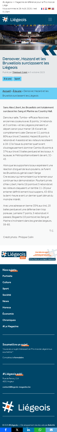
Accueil (7, 91)
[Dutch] (46, 8)
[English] (53, 8)
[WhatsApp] (40, 430)
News (6, 301)
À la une (8, 78)
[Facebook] (5, 430)
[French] (42, 8)
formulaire (19, 357)
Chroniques (9, 320)
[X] (17, 430)
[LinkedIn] (28, 430)
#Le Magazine (11, 326)
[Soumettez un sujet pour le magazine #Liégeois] (28, 254)
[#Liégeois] (15, 19)
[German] (49, 8)
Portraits (7, 275)
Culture (7, 282)
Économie (8, 313)
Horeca (7, 307)
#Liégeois (13, 425)
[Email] (51, 430)
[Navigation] (50, 19)
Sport (17, 78)
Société (7, 294)
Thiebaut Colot (19, 72)
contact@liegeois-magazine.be (17, 387)
